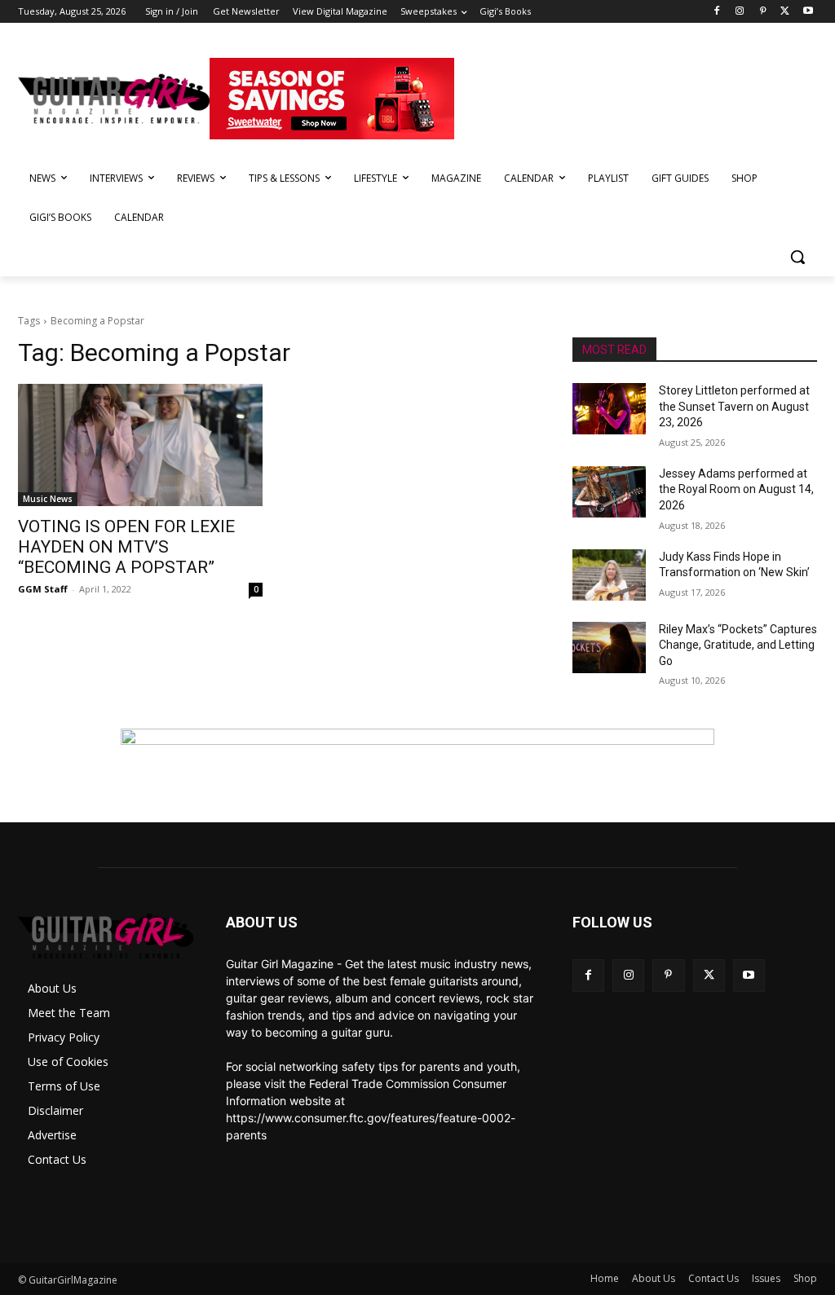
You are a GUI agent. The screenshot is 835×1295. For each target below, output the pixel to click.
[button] (797, 256)
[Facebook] (717, 11)
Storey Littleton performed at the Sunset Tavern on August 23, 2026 (734, 406)
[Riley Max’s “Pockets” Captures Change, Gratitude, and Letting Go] (609, 647)
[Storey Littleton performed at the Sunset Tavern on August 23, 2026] (609, 408)
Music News (48, 498)
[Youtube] (807, 11)
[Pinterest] (762, 11)
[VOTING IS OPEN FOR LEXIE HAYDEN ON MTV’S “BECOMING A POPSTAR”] (140, 445)
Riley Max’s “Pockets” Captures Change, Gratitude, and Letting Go (738, 645)
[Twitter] (784, 11)
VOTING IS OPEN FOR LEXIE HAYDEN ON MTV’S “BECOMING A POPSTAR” (126, 547)
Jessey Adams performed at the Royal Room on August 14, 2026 (736, 489)
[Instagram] (740, 11)
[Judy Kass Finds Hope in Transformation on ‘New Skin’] (609, 575)
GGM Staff (43, 589)
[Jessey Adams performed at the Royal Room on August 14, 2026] (609, 492)
